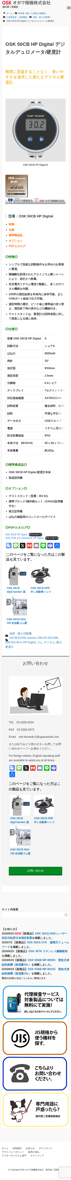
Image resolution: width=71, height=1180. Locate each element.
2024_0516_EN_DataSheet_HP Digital (24, 538)
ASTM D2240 (17, 637)
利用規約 (17, 1148)
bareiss (31, 637)
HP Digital (29, 642)
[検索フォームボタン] (66, 914)
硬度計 (9, 646)
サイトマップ (37, 1155)
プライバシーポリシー (13, 1152)
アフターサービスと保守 (14, 1155)
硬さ (59, 642)
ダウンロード (35, 534)
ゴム (40, 642)
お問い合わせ (35, 870)
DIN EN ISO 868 (48, 637)
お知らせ (30, 1148)
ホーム (5, 1148)
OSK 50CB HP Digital (16, 534)
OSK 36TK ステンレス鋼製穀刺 (48, 951)
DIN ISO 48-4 (13, 642)
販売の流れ (33, 1152)
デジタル (49, 642)
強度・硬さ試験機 (20, 633)
